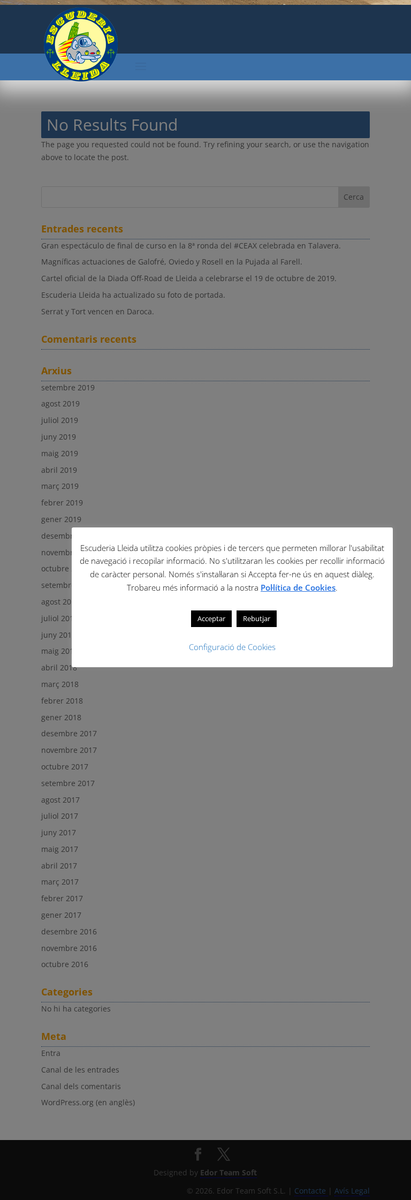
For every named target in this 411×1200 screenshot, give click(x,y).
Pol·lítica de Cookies (298, 587)
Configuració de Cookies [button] (232, 646)
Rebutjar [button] (256, 618)
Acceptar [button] (211, 618)
